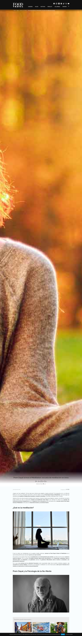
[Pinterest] (61, 4)
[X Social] (66, 4)
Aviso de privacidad (69, 634)
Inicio (15, 10)
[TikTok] (63, 4)
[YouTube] (68, 4)
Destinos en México (23, 10)
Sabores (30, 6)
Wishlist (50, 6)
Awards (64, 6)
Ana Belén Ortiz (42, 481)
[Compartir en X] (66, 489)
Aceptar (62, 634)
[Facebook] (54, 4)
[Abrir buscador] (68, 6)
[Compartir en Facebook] (67, 489)
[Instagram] (56, 4)
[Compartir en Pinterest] (68, 489)
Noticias (43, 6)
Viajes (36, 6)
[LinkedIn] (59, 4)
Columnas (57, 6)
